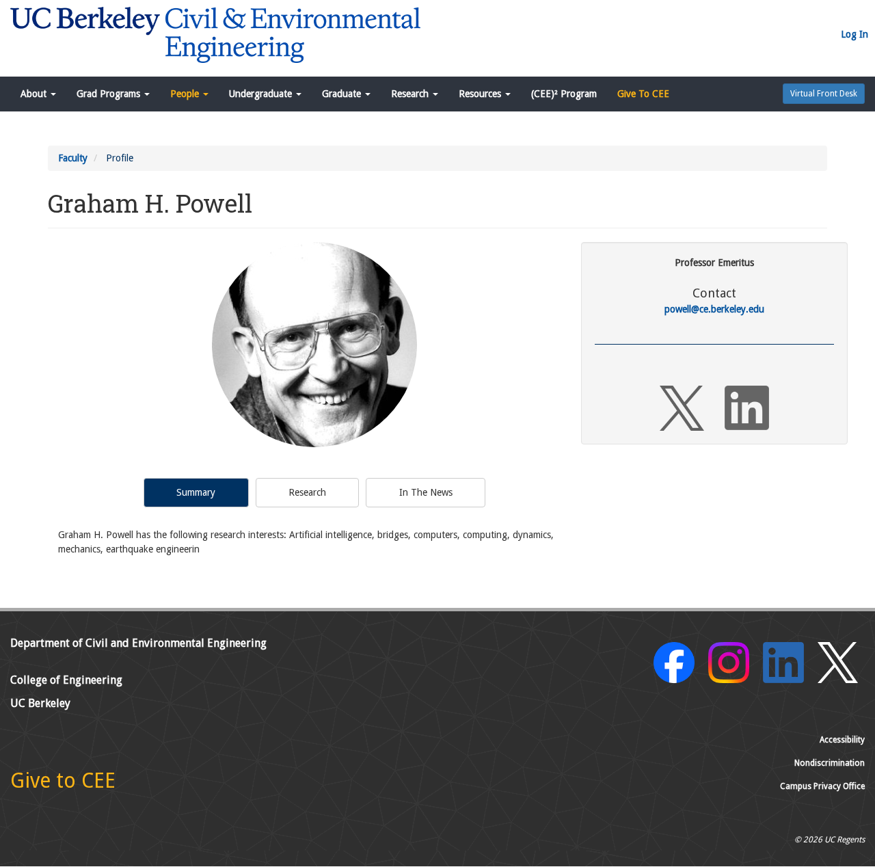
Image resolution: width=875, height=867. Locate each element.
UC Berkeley (40, 703)
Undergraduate (262, 93)
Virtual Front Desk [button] (823, 93)
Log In (854, 34)
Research (411, 93)
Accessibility (842, 740)
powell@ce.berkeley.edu (714, 309)
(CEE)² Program (564, 93)
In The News (426, 492)
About (35, 93)
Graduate (343, 93)
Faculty (73, 157)
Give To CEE (643, 93)
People (186, 93)
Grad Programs (110, 93)
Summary (195, 492)
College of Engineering (66, 679)
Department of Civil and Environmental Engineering (138, 643)
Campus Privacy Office (822, 786)
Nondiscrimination (829, 763)
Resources (481, 93)
